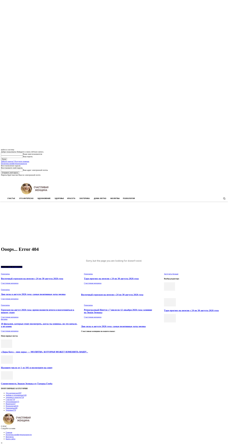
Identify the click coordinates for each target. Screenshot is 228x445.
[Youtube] (225, 177)
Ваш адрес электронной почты (35, 170)
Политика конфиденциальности (14, 164)
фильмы (4, 319)
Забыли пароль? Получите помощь (15, 161)
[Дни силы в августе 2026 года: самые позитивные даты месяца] (170, 322)
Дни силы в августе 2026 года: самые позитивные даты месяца (33, 294)
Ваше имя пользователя (32, 154)
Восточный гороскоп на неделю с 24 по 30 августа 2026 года (32, 278)
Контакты (10, 437)
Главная (9, 432)
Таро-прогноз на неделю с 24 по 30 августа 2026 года (111, 278)
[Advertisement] (114, 219)
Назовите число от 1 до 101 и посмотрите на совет (26, 367)
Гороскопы (5, 290)
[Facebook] (212, 177)
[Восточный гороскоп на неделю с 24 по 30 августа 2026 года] (169, 290)
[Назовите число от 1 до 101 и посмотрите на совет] (7, 363)
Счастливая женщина (9, 283)
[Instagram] (215, 177)
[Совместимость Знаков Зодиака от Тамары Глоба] (7, 379)
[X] (219, 177)
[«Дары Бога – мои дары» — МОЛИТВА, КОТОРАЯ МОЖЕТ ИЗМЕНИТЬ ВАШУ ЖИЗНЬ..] (6, 347)
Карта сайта (10, 439)
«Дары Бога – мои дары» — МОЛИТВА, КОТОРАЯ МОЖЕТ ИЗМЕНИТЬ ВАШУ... (44, 352)
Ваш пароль (28, 157)
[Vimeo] (222, 177)
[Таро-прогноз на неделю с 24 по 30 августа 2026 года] (170, 306)
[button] (224, 198)
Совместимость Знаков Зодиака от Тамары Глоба (26, 383)
